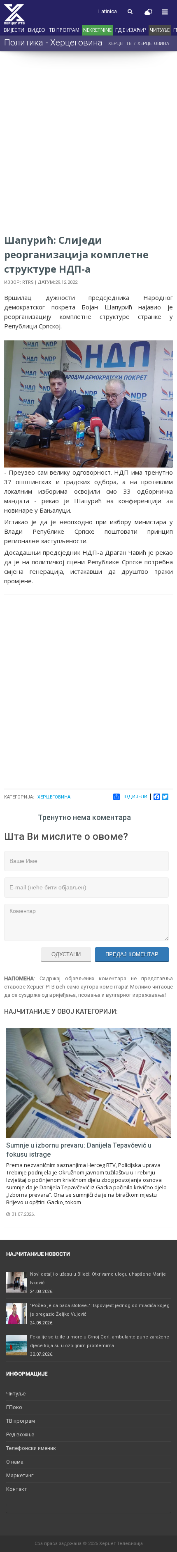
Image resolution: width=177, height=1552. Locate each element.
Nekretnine (97, 29)
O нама (14, 1462)
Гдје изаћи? (130, 29)
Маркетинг (19, 1475)
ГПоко (14, 1407)
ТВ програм (64, 29)
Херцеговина (53, 797)
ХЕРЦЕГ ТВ (119, 43)
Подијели (134, 796)
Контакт (16, 1489)
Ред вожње (20, 1434)
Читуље (160, 29)
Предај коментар (131, 954)
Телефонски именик (31, 1448)
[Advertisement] (88, 144)
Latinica (107, 11)
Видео (36, 29)
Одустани (66, 954)
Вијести (14, 29)
